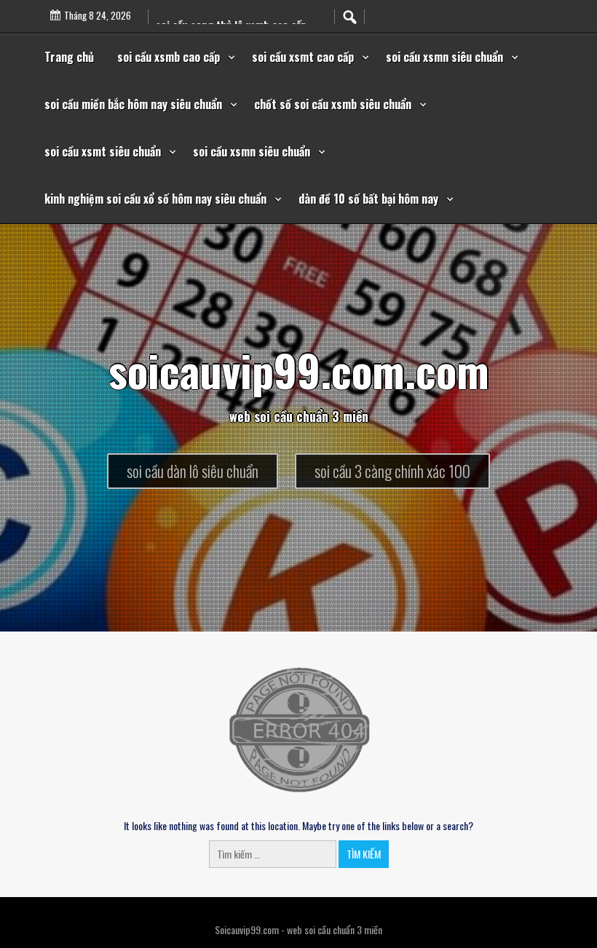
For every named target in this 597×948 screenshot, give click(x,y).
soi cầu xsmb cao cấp (168, 56)
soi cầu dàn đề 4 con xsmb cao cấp (234, 11)
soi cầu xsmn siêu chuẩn (444, 56)
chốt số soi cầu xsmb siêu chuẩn (332, 104)
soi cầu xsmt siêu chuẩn (102, 151)
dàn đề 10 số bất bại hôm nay (368, 198)
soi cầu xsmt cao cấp (303, 56)
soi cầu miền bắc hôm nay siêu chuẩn (133, 104)
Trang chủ (69, 56)
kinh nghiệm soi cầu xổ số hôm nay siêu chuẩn (155, 198)
